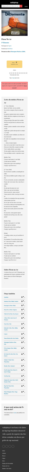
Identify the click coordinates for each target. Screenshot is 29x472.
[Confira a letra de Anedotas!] (21, 297)
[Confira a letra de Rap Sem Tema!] (21, 386)
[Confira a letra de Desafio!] (21, 366)
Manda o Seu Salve (6, 468)
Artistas (4, 453)
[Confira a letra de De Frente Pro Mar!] (21, 354)
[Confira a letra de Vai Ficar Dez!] (21, 376)
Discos (3, 456)
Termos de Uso (5, 466)
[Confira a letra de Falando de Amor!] (21, 380)
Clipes (3, 458)
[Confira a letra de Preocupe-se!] (21, 306)
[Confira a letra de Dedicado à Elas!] (21, 328)
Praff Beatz (10, 48)
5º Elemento (5, 43)
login (14, 78)
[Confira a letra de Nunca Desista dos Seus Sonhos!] (21, 338)
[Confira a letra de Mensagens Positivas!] (21, 343)
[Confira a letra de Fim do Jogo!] (21, 370)
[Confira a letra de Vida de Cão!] (21, 314)
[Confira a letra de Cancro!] (21, 334)
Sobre (3, 450)
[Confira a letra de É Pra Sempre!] (21, 348)
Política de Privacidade (7, 463)
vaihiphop (14, 2)
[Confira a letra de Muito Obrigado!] (21, 392)
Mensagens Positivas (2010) (17, 51)
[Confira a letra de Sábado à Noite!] (21, 360)
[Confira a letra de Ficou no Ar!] (21, 310)
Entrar (26, 6)
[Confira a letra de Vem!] (21, 324)
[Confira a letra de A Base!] (21, 318)
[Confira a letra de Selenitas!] (21, 302)
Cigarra (9, 45)
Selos (3, 461)
